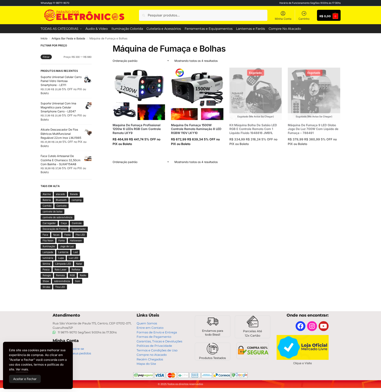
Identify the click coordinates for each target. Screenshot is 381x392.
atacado (60, 194)
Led (75, 252)
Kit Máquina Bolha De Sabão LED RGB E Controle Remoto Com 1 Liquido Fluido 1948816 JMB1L (253, 129)
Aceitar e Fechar (25, 379)
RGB (72, 275)
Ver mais (22, 369)
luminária (48, 257)
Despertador (79, 228)
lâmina (46, 263)
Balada (74, 194)
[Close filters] (93, 46)
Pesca (46, 269)
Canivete (61, 205)
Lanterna (63, 252)
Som (77, 281)
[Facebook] (301, 326)
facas (56, 234)
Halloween (76, 240)
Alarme (47, 194)
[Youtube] (324, 326)
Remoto (60, 275)
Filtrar (46, 56)
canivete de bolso (52, 211)
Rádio (83, 275)
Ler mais (256, 152)
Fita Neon (48, 240)
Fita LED (80, 234)
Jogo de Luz (67, 246)
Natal (79, 263)
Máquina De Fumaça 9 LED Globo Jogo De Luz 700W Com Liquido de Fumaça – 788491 (313, 129)
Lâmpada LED (63, 263)
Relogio (47, 275)
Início (44, 38)
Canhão (47, 205)
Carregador (49, 223)
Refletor (76, 269)
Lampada (48, 252)
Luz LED (73, 257)
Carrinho (303, 18)
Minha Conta (283, 18)
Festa (67, 234)
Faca (45, 234)
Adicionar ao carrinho (139, 152)
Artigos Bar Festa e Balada (68, 38)
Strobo (46, 286)
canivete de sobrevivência (57, 217)
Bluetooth (61, 199)
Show (46, 281)
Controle (77, 223)
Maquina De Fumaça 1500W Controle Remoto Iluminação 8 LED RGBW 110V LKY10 (196, 129)
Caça (64, 223)
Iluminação (49, 246)
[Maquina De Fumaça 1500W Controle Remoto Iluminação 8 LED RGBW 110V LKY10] (197, 94)
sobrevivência (62, 281)
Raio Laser (61, 269)
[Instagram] (312, 326)
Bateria (47, 199)
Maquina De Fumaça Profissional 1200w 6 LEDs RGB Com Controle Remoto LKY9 (137, 129)
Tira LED (60, 286)
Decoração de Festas (55, 228)
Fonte (61, 240)
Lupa (61, 257)
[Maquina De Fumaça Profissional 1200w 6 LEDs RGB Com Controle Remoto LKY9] (139, 94)
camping (76, 199)
